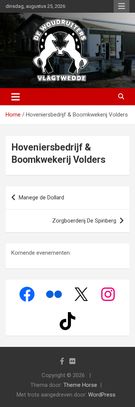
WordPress (102, 394)
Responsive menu (121, 6)
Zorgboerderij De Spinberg (84, 220)
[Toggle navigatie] (16, 96)
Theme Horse (80, 385)
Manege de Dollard (41, 197)
